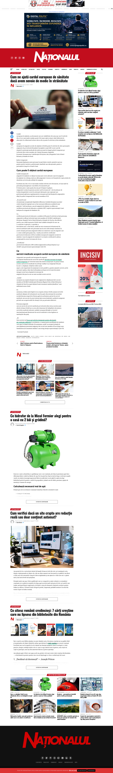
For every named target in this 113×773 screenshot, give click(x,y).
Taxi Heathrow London (84, 295)
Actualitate (32, 69)
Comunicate (64, 69)
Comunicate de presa (92, 69)
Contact (82, 69)
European (58, 336)
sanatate (28, 337)
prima (23, 337)
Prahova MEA (97, 304)
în (62, 336)
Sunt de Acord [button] (91, 770)
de (53, 336)
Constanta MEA (82, 304)
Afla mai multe (73, 770)
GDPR (70, 69)
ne (69, 336)
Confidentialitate (68, 762)
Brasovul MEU (90, 304)
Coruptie (57, 69)
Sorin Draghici (20, 425)
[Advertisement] (90, 237)
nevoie (19, 337)
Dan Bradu (19, 522)
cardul (42, 336)
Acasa (17, 69)
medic (65, 336)
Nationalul (19, 86)
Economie (50, 69)
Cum (46, 336)
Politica (44, 69)
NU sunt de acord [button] (82, 770)
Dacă (50, 336)
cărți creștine (52, 643)
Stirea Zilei (24, 69)
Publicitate (46, 762)
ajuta (33, 336)
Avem (37, 336)
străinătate (36, 337)
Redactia (76, 69)
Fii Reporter (39, 762)
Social (38, 69)
